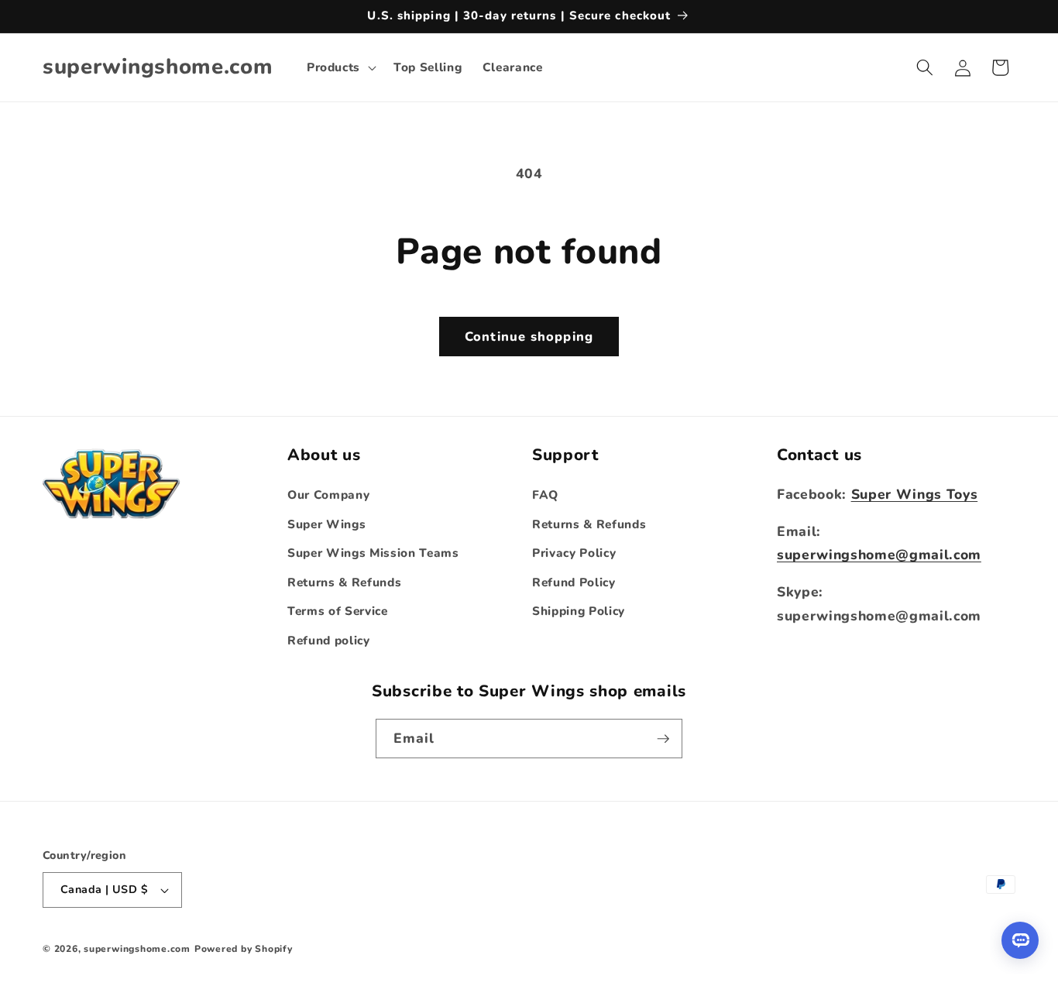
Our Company (328, 494)
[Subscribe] (663, 739)
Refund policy (328, 640)
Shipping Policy (578, 611)
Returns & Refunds (344, 582)
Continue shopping (529, 336)
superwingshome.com (137, 949)
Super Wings (326, 524)
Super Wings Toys (914, 494)
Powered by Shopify (243, 949)
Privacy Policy (574, 553)
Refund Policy (574, 582)
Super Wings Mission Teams (373, 553)
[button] (340, 67)
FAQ (545, 494)
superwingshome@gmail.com (879, 554)
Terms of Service (337, 611)
